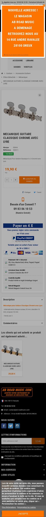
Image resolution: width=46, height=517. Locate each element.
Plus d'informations (9, 507)
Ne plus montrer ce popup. (17, 55)
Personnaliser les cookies (26, 507)
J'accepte (23, 514)
